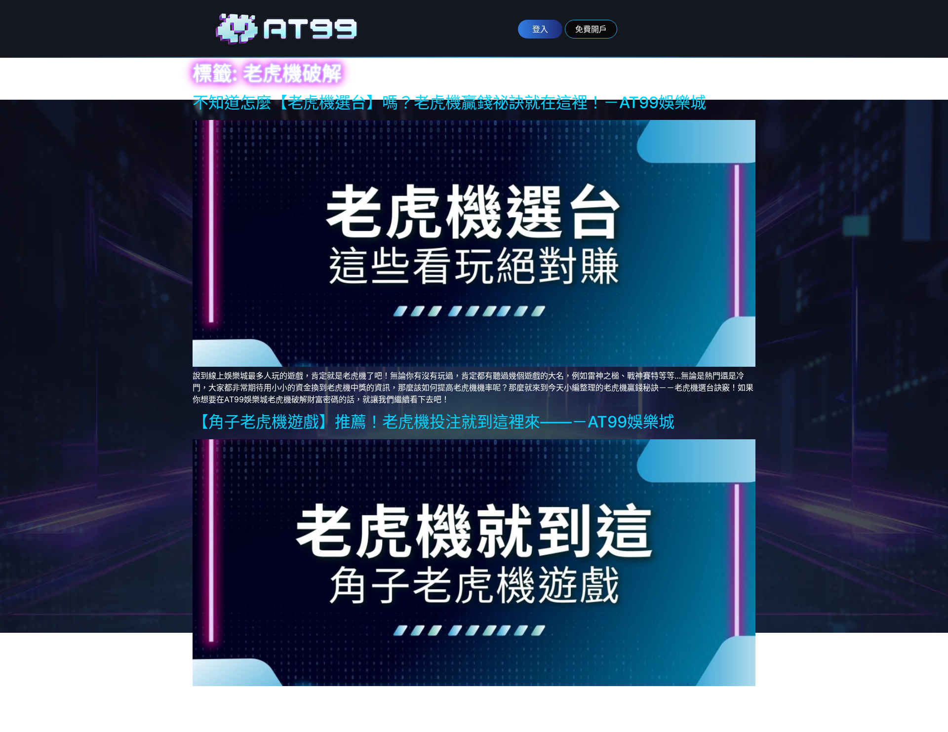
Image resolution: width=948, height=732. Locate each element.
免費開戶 (591, 29)
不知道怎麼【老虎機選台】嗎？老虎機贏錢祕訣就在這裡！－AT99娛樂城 (449, 102)
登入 (540, 29)
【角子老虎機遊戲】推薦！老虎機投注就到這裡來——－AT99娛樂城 (433, 421)
